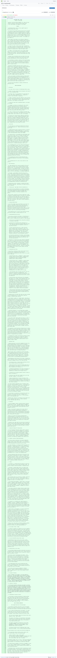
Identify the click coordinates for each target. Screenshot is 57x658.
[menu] (55, 15)
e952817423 (46, 12)
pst (3, 3)
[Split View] (53, 15)
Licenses (53, 657)
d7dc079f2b (53, 12)
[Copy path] (10, 17)
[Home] (1, 1)
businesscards (7, 3)
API (55, 657)
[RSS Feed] (39, 3)
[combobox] (51, 15)
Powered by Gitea (3, 657)
